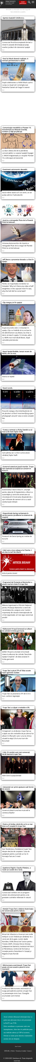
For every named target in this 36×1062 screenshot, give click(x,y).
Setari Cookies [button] (18, 1046)
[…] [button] (3, 50)
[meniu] (33, 1)
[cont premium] (18, 211)
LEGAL (18, 1051)
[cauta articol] (29, 2)
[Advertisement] (18, 110)
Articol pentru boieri (9, 573)
